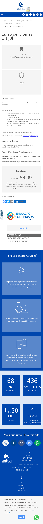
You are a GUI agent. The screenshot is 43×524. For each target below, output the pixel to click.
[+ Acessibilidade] (2, 218)
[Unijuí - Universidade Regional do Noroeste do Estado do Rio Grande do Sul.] (21, 6)
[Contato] (30, 14)
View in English (27, 458)
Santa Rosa (21, 485)
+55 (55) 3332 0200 (21, 470)
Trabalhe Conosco (27, 461)
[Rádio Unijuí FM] (29, 443)
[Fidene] (5, 443)
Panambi (22, 488)
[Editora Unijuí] (13, 443)
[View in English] (37, 14)
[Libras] (2, 211)
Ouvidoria (27, 453)
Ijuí (21, 483)
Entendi (21, 517)
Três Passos (22, 491)
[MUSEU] (21, 443)
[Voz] (2, 214)
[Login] (23, 14)
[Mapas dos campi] (27, 14)
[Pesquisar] (34, 14)
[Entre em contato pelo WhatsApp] (36, 517)
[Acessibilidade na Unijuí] (41, 14)
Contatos (27, 455)
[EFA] (37, 443)
